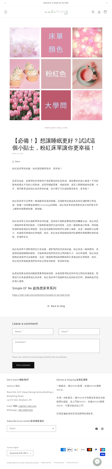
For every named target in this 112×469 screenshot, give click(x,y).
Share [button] (17, 161)
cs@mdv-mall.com (27, 406)
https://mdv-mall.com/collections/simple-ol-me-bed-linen (41, 294)
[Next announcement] (107, 3)
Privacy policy (59, 463)
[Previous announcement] (5, 3)
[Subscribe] (53, 428)
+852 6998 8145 (25, 410)
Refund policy (46, 463)
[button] (6, 12)
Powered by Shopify (32, 463)
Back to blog (58, 306)
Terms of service (72, 463)
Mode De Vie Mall (18, 463)
